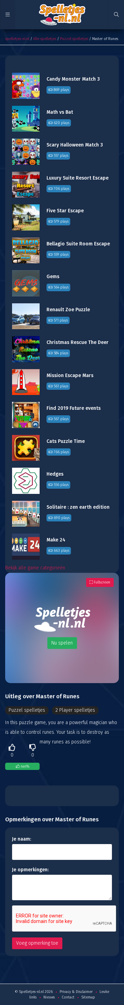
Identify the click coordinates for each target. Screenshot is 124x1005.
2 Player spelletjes (75, 710)
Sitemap (88, 997)
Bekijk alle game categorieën (35, 568)
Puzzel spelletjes (74, 39)
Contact (68, 997)
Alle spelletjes (44, 39)
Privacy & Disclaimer (76, 991)
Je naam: (21, 839)
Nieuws (49, 997)
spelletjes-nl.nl (17, 39)
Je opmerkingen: (30, 870)
